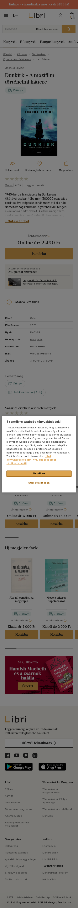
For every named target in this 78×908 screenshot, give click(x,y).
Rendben (39, 473)
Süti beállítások (39, 482)
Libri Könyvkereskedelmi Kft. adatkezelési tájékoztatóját (31, 460)
